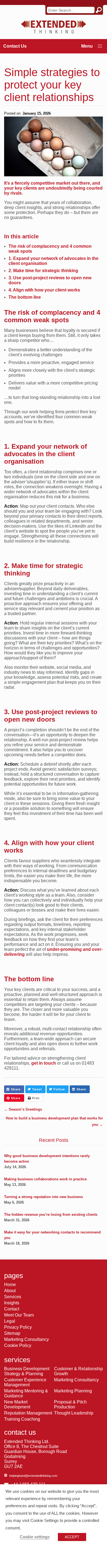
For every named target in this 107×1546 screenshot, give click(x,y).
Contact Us (15, 46)
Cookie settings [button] (35, 1537)
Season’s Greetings (23, 1109)
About (10, 1290)
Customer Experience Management (25, 1382)
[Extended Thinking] (53, 27)
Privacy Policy (18, 1327)
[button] (100, 46)
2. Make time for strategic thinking (43, 270)
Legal (9, 1321)
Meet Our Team (19, 1315)
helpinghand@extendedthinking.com (33, 1475)
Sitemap (12, 1333)
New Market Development (17, 1404)
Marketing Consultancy (26, 1339)
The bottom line (25, 297)
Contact (11, 1309)
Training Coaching (22, 1419)
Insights (11, 1302)
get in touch (43, 1063)
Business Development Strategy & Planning (26, 1371)
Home (10, 1284)
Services (12, 1296)
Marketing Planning (73, 1390)
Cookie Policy (17, 1345)
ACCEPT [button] (72, 1537)
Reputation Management (28, 1413)
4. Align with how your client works (44, 290)
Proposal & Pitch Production (70, 1404)
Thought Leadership (73, 1413)
